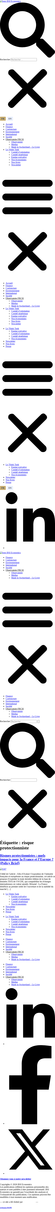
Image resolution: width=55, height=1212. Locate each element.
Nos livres (15, 162)
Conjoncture (11, 129)
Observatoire (17, 142)
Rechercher (5, 59)
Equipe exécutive (19, 157)
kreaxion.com (29, 1202)
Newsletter (16, 165)
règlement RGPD (6, 1207)
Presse (8, 346)
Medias (14, 144)
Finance (9, 126)
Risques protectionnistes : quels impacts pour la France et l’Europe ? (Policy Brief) (26, 859)
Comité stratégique (19, 154)
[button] (27, 30)
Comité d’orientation (20, 152)
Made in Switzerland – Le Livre (25, 147)
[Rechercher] (38, 721)
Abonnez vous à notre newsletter (15, 1179)
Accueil (9, 124)
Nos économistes (18, 160)
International (11, 134)
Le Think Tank (12, 149)
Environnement (12, 132)
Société (9, 137)
